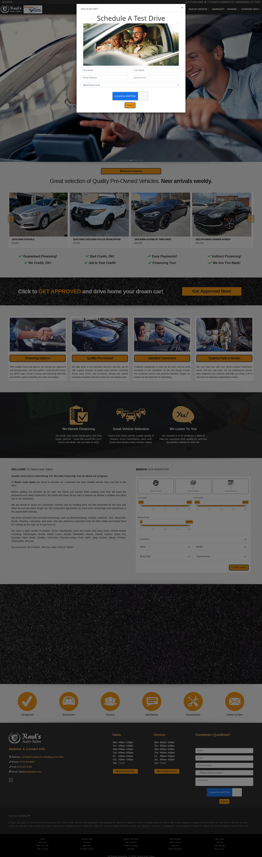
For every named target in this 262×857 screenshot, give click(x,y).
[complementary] (254, 849)
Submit (130, 105)
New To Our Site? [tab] (89, 9)
